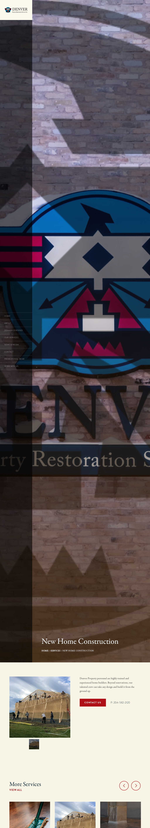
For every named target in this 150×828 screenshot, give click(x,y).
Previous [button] (124, 785)
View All (15, 790)
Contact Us (92, 702)
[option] (39, 707)
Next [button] (136, 785)
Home (45, 650)
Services (55, 650)
